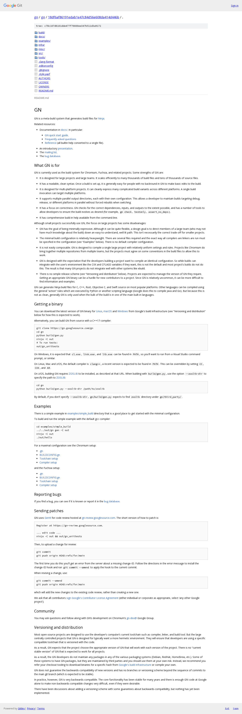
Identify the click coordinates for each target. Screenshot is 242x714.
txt (227, 708)
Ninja (101, 118)
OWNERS (44, 86)
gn (36, 17)
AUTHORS (44, 78)
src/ (41, 53)
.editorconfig (46, 65)
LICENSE (44, 82)
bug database (52, 156)
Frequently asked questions (60, 139)
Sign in (234, 5)
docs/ (42, 36)
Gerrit (48, 517)
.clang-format (46, 61)
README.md (46, 90)
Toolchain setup (49, 458)
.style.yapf (44, 74)
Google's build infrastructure (135, 664)
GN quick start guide (56, 135)
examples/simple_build (80, 413)
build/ (42, 32)
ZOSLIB (73, 373)
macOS (107, 311)
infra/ (42, 45)
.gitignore (44, 70)
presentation (65, 148)
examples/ (44, 40)
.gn (41, 451)
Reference (51, 142)
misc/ (42, 49)
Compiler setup (48, 462)
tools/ (42, 57)
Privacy (31, 708)
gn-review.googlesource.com (98, 517)
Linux (99, 311)
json (235, 708)
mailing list (51, 152)
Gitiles (21, 708)
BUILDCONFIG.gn (50, 454)
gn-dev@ (132, 618)
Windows (122, 311)
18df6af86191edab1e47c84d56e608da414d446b (83, 17)
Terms (41, 708)
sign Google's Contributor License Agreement (92, 598)
